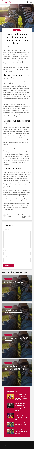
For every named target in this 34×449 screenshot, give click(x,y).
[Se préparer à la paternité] (17, 288)
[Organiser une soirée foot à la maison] (17, 344)
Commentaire (6, 229)
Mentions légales (24, 445)
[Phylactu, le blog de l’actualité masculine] (17, 316)
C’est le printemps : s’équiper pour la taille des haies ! (21, 431)
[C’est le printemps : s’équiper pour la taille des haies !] (10, 431)
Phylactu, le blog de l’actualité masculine (13, 311)
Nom (4, 250)
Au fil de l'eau (17, 30)
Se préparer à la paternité (15, 282)
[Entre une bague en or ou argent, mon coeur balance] (17, 372)
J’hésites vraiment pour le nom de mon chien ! (20, 424)
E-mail (5, 256)
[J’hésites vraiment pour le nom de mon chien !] (10, 424)
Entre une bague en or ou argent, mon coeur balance (15, 367)
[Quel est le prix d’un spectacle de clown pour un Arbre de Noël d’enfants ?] (10, 396)
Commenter (22, 47)
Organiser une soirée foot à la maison (16, 339)
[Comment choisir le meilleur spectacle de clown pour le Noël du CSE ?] (10, 415)
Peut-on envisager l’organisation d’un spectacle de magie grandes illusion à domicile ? (20, 407)
